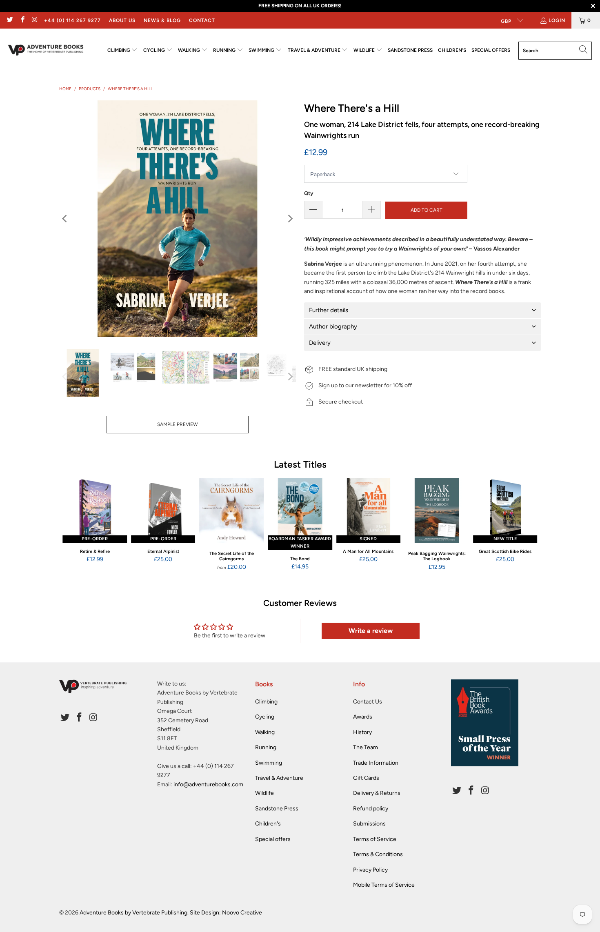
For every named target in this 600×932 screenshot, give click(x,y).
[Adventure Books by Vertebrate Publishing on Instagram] (34, 20)
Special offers (273, 839)
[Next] (289, 218)
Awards (362, 716)
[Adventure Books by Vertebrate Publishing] (46, 50)
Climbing (266, 701)
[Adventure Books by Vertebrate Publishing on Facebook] (21, 20)
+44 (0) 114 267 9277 (72, 20)
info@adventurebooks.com (208, 784)
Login (557, 20)
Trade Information (375, 762)
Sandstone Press (276, 808)
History (362, 732)
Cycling (264, 716)
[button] (122, 50)
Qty (308, 193)
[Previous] (65, 218)
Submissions (369, 823)
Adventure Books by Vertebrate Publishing (133, 912)
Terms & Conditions (378, 854)
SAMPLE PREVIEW (177, 424)
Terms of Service (374, 839)
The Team (365, 747)
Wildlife (264, 793)
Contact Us (367, 701)
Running (265, 747)
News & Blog (162, 20)
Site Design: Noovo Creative (226, 912)
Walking (265, 732)
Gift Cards (366, 777)
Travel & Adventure (279, 777)
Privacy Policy (370, 869)
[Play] (177, 218)
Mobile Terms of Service (384, 884)
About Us (122, 20)
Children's (268, 823)
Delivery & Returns (376, 793)
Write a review (371, 631)
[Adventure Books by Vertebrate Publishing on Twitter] (9, 20)
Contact (202, 20)
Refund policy (370, 808)
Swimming (268, 762)
